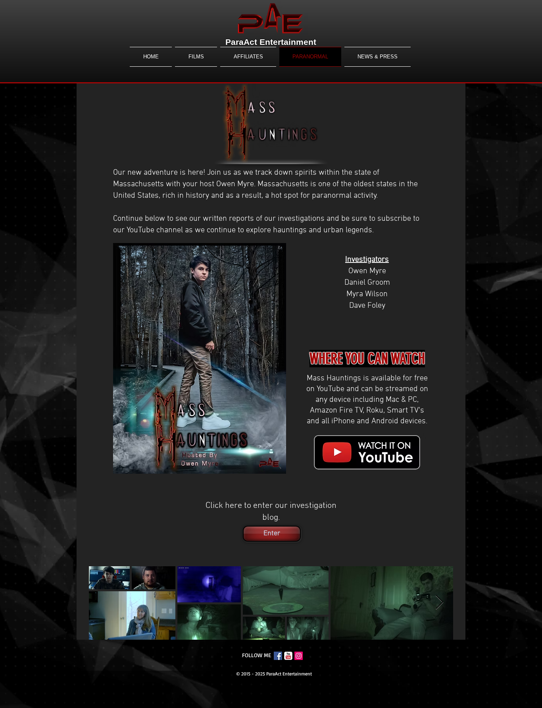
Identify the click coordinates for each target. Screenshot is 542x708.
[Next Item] (439, 602)
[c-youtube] (288, 656)
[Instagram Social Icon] (298, 656)
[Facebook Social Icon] (278, 656)
